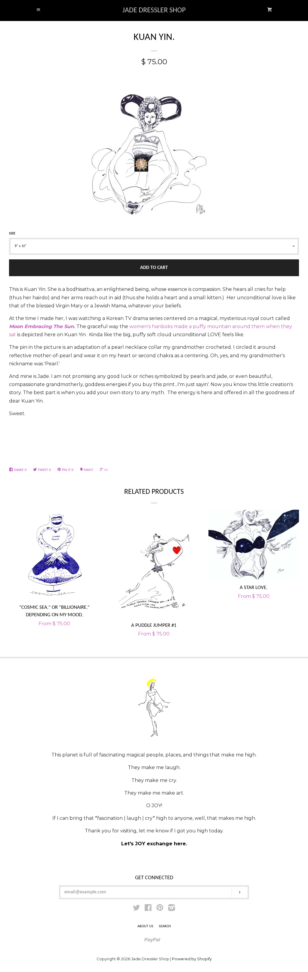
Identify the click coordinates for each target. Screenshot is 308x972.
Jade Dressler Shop (154, 10)
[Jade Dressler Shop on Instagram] (171, 909)
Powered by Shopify (192, 959)
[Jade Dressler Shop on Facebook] (148, 909)
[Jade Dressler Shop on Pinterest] (160, 909)
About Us (145, 926)
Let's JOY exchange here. (154, 844)
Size (12, 233)
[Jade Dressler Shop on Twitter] (136, 909)
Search (165, 926)
